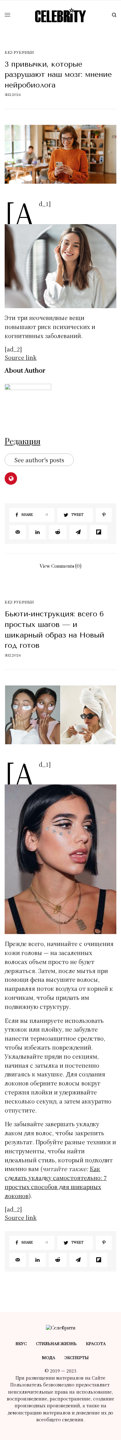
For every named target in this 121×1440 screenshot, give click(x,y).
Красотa (96, 1343)
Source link (21, 357)
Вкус (21, 1343)
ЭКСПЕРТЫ (77, 1357)
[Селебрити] (60, 15)
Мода (48, 1357)
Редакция (22, 442)
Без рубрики (19, 52)
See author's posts (39, 460)
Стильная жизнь (56, 1343)
